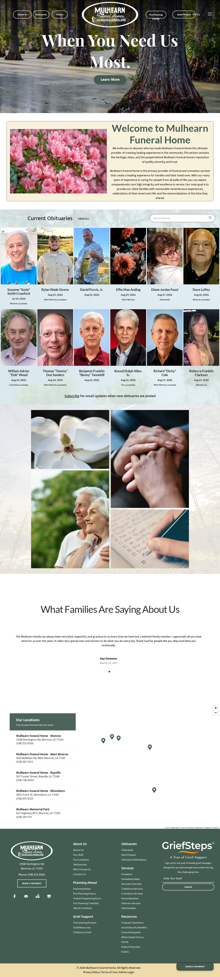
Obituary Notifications (133, 859)
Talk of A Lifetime (82, 907)
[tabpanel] (108, 645)
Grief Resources (82, 927)
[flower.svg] (49, 898)
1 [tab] (109, 671)
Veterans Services (131, 903)
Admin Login (126, 972)
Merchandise (128, 907)
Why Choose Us (82, 869)
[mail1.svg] (26, 898)
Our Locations (81, 859)
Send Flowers (128, 854)
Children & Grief (82, 932)
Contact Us (79, 874)
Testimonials (80, 864)
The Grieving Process (84, 922)
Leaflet (167, 827)
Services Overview (131, 883)
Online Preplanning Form (87, 898)
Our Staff (78, 854)
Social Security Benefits (134, 927)
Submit (188, 887)
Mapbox (216, 827)
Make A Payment (130, 946)
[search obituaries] (211, 218)
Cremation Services (132, 893)
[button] (43, 739)
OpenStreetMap (187, 827)
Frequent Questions (132, 922)
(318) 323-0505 (36, 874)
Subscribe (72, 396)
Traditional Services (132, 888)
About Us (78, 849)
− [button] (216, 713)
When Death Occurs (132, 937)
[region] (110, 766)
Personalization (130, 898)
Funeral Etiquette (131, 932)
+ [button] (216, 708)
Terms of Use (109, 972)
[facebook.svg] (14, 898)
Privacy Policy (91, 972)
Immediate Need (130, 878)
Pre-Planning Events (84, 893)
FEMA (124, 941)
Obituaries (127, 849)
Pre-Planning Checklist (86, 903)
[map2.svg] (37, 898)
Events (125, 951)
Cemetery (126, 874)
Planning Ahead (82, 888)
